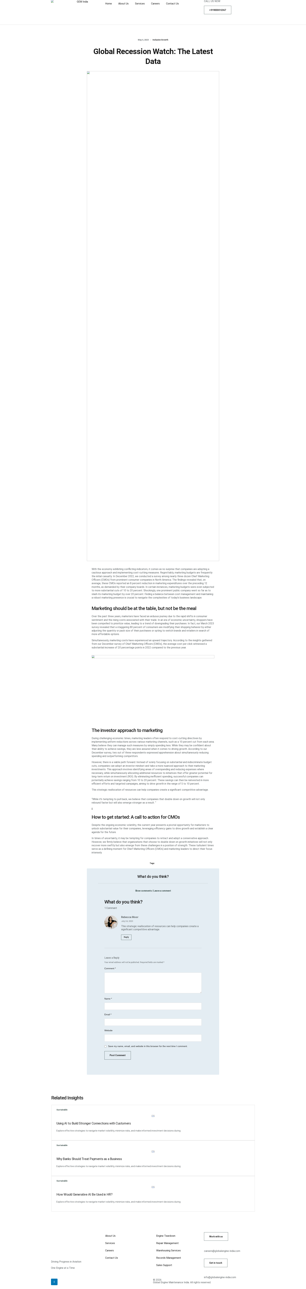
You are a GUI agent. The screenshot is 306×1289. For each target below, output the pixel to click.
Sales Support (164, 1265)
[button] (153, 888)
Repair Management (167, 1243)
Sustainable (61, 1110)
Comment (110, 968)
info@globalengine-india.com (220, 1277)
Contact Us (172, 3)
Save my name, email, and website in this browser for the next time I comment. (148, 1046)
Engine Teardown (165, 1235)
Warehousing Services (168, 1250)
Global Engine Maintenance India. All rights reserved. (182, 1282)
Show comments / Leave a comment (153, 890)
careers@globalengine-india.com (222, 1250)
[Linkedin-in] (54, 1282)
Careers (155, 3)
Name (108, 998)
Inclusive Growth (160, 40)
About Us (123, 3)
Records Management (168, 1257)
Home (108, 3)
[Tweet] (92, 808)
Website (108, 1030)
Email (107, 1014)
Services (140, 3)
